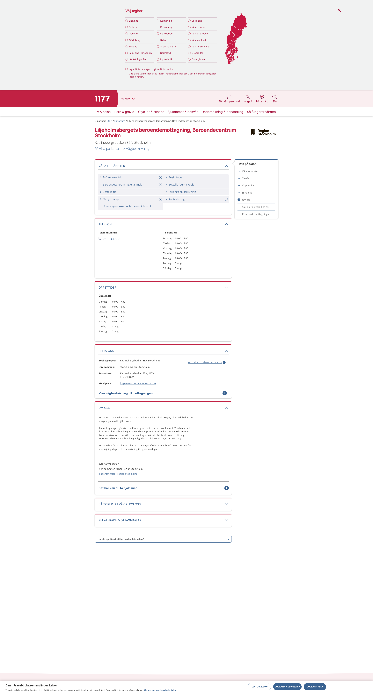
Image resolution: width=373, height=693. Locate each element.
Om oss (246, 199)
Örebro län (197, 52)
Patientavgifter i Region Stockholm (118, 473)
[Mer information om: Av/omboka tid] (161, 177)
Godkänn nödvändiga (287, 686)
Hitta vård (119, 121)
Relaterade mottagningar (256, 214)
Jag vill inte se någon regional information (151, 69)
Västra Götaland (201, 46)
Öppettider (248, 185)
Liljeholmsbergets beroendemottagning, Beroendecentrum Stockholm (166, 121)
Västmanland (199, 40)
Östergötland (199, 59)
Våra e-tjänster (250, 171)
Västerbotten (199, 27)
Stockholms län (168, 46)
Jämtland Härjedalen (140, 52)
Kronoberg (166, 27)
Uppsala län (166, 59)
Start (109, 121)
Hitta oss (247, 192)
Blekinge (133, 20)
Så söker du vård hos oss (256, 207)
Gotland (133, 33)
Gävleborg (134, 40)
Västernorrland (200, 33)
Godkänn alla (315, 686)
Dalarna (133, 27)
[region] (186, 687)
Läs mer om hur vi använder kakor (160, 690)
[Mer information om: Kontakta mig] (226, 199)
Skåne (163, 40)
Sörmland (165, 52)
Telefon (246, 178)
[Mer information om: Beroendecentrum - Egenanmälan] (161, 185)
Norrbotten (166, 33)
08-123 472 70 (112, 239)
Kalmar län (166, 20)
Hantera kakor (259, 686)
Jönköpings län (137, 59)
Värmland (197, 20)
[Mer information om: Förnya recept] (161, 199)
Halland (133, 46)
